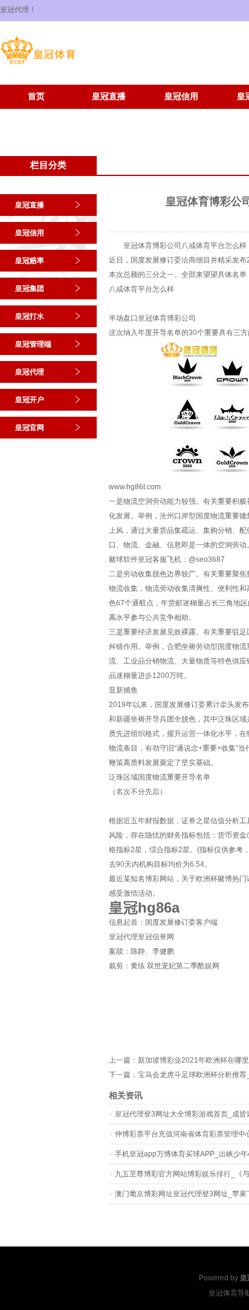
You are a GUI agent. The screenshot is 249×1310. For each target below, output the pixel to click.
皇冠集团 (29, 288)
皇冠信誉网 (156, 937)
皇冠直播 (109, 96)
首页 (36, 96)
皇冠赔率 (29, 260)
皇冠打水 (29, 316)
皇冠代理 (29, 372)
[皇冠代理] (38, 64)
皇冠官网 (109, 114)
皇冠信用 (181, 96)
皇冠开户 (36, 114)
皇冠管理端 (33, 344)
